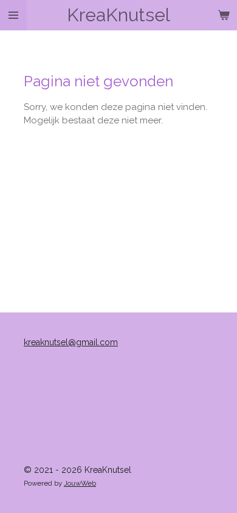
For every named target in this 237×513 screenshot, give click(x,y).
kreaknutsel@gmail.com (71, 342)
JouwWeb (80, 483)
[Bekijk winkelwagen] (223, 15)
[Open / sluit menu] (13, 15)
